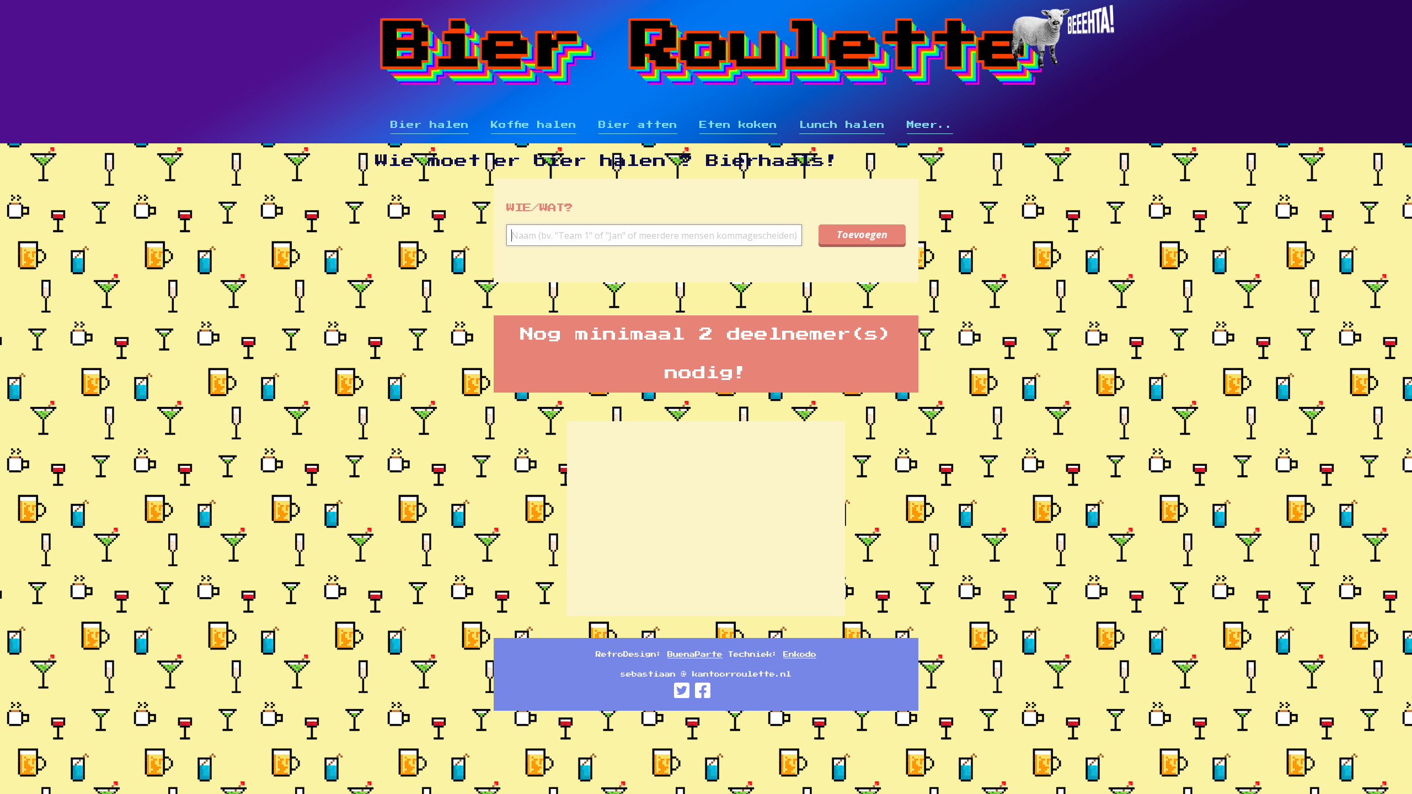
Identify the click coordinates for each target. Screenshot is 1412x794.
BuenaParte (695, 654)
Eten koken (738, 125)
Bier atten (637, 125)
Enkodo (799, 654)
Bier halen (430, 125)
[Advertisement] (1376, 363)
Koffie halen (533, 125)
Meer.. (930, 125)
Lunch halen (842, 125)
